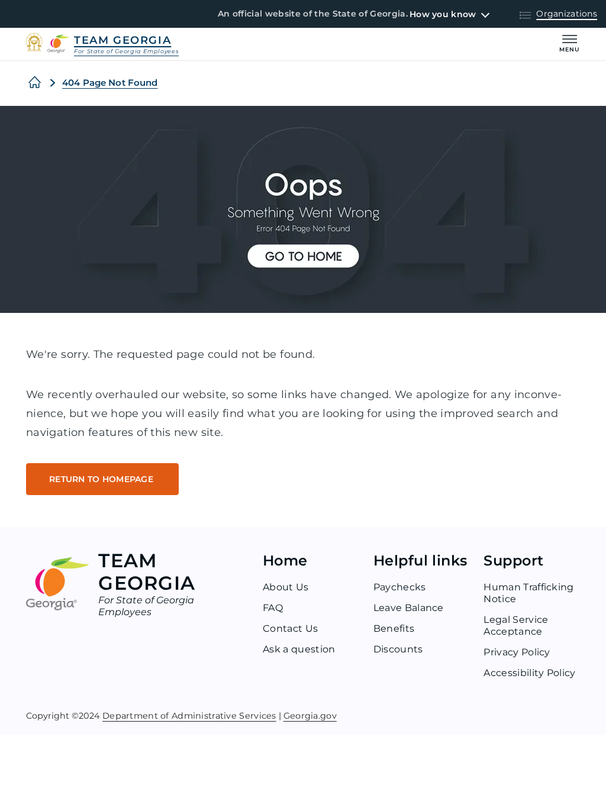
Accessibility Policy (529, 672)
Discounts (398, 649)
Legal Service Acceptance (515, 625)
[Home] (34, 83)
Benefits (394, 628)
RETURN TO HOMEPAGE (102, 479)
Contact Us (290, 628)
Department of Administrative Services (189, 715)
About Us (286, 587)
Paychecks (399, 587)
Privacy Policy (516, 652)
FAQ (273, 607)
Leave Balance (408, 607)
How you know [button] (443, 14)
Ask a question (299, 649)
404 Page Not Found (110, 82)
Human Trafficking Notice (528, 593)
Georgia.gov (310, 715)
